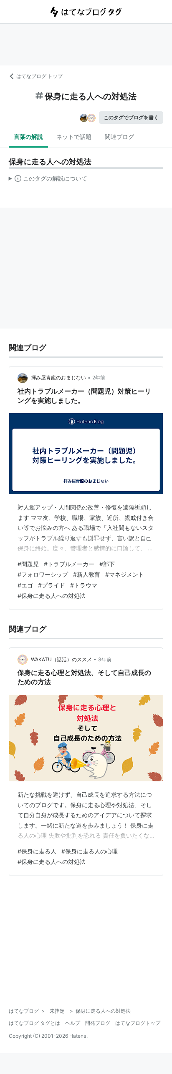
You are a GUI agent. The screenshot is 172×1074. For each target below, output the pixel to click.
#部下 (107, 563)
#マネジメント (124, 574)
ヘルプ (72, 1023)
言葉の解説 (28, 136)
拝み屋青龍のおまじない (58, 377)
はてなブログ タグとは (34, 1023)
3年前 (104, 659)
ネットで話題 (73, 136)
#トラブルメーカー (69, 563)
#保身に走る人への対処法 (52, 595)
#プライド (51, 585)
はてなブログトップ (137, 1023)
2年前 (98, 377)
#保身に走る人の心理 (89, 851)
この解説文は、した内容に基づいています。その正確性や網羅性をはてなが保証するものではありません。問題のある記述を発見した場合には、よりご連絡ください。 (48, 180)
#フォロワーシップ (43, 574)
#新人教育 (86, 574)
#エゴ (25, 585)
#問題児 (28, 563)
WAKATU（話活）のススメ (61, 659)
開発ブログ (97, 1023)
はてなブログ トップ (39, 76)
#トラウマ (83, 585)
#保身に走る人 (37, 851)
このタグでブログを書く (131, 117)
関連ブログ (119, 136)
